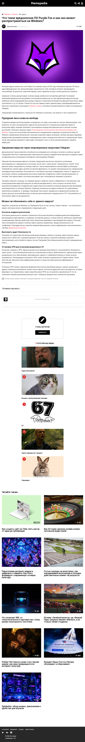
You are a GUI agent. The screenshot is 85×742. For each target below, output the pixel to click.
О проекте (5, 729)
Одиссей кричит (28, 371)
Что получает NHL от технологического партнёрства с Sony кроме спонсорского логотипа (21, 620)
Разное (21, 729)
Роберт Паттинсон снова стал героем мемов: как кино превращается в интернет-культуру (20, 664)
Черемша (25, 480)
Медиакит (13, 729)
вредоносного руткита (17, 228)
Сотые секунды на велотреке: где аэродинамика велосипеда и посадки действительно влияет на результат (62, 573)
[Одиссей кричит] (43, 357)
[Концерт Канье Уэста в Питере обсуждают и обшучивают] (63, 643)
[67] (43, 411)
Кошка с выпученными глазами (34, 398)
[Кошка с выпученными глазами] (43, 384)
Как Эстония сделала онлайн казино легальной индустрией (62, 530)
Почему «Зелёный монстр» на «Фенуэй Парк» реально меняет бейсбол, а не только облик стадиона (63, 620)
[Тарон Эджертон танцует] (43, 439)
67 (22, 426)
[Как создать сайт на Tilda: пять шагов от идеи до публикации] (21, 510)
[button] (3, 3)
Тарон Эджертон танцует (32, 453)
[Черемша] (43, 466)
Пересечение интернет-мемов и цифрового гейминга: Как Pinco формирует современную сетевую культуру (19, 574)
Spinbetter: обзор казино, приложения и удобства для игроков (21, 707)
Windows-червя (36, 106)
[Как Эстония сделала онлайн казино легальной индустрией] (63, 510)
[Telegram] (11, 732)
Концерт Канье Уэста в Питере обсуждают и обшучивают (59, 663)
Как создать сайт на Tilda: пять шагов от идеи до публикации (20, 530)
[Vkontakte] (7, 732)
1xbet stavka (29, 729)
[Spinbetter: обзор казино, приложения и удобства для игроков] (21, 687)
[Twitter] (3, 732)
